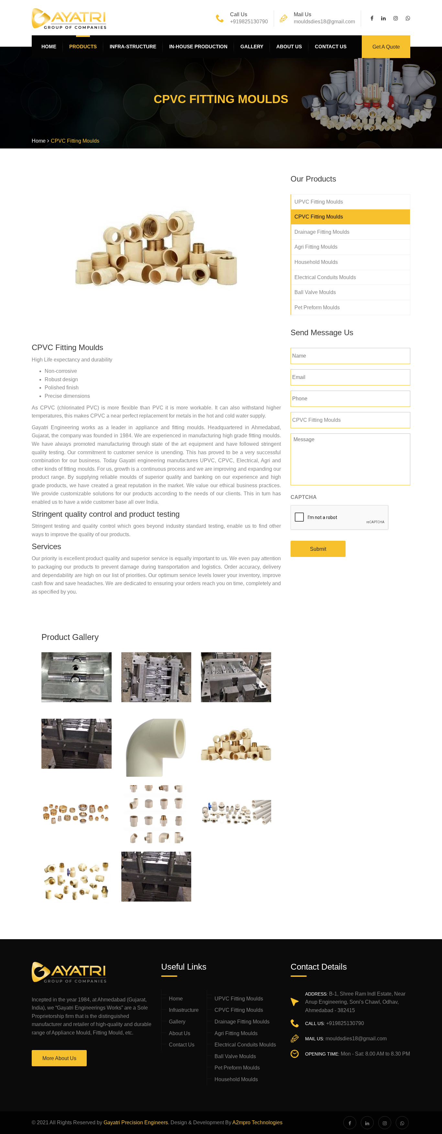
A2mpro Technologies (257, 1122)
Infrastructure (184, 1010)
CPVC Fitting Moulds (318, 216)
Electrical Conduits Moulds (325, 277)
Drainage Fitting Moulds (321, 232)
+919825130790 (249, 21)
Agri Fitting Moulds (315, 247)
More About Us (59, 1058)
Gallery (177, 1021)
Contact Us (181, 1044)
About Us (179, 1033)
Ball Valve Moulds (315, 292)
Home (176, 998)
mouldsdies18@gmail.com (324, 21)
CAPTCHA (304, 497)
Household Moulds (316, 262)
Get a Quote (386, 47)
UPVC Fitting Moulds (318, 202)
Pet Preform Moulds (317, 307)
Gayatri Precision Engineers (136, 1122)
